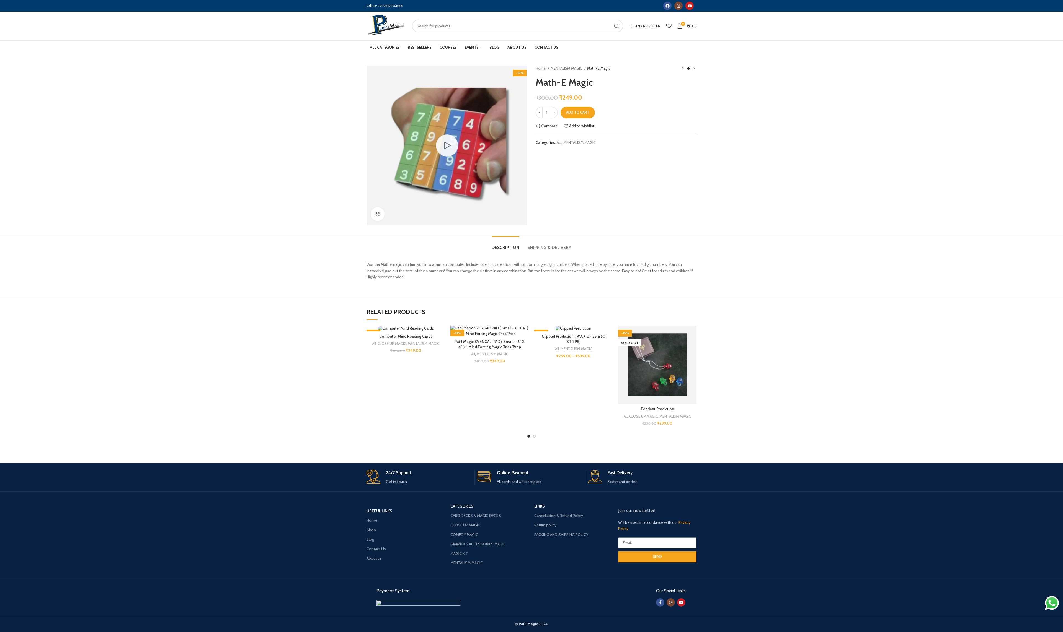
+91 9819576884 (390, 6)
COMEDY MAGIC (464, 534)
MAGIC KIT (459, 553)
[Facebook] (667, 6)
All (559, 142)
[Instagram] (678, 6)
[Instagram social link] (671, 602)
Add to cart (577, 112)
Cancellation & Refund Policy (558, 515)
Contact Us (376, 548)
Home (541, 68)
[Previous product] (682, 68)
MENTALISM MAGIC (567, 68)
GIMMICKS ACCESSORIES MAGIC (478, 544)
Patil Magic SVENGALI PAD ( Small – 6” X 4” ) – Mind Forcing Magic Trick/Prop (490, 344)
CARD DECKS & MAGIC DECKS (475, 515)
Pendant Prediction (657, 408)
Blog (370, 539)
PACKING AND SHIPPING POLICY (561, 534)
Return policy (545, 524)
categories (461, 506)
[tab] (505, 244)
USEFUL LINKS (379, 510)
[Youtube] (689, 6)
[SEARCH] (616, 26)
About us (374, 558)
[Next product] (693, 68)
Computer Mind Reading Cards (405, 336)
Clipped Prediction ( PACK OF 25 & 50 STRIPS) (573, 339)
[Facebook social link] (660, 602)
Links (539, 506)
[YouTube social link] (681, 602)
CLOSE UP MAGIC (392, 343)
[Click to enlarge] (378, 214)
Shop (371, 529)
